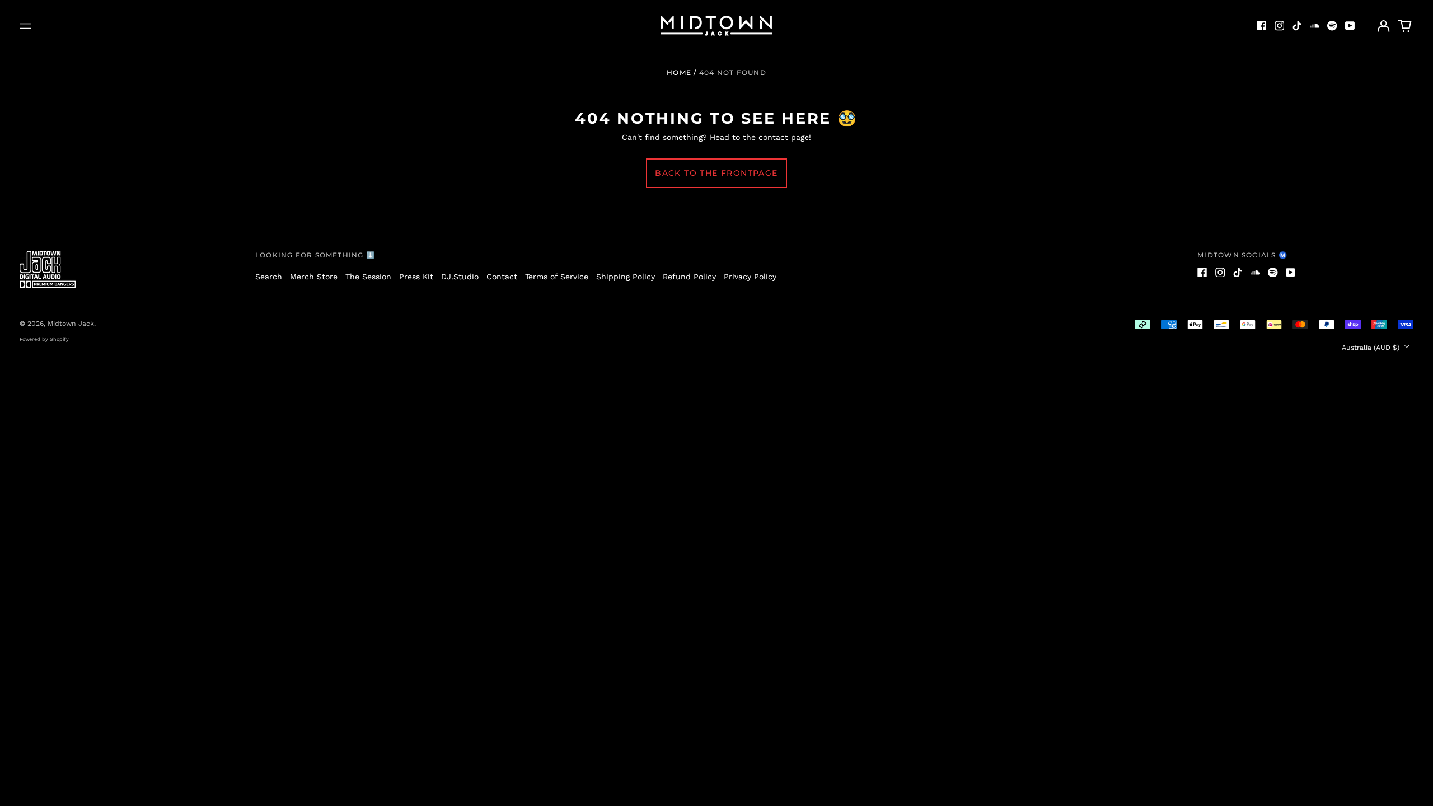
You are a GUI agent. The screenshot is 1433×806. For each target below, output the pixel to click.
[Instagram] (1280, 26)
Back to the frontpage (716, 173)
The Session (368, 276)
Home (679, 72)
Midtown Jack (71, 323)
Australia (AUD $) (1372, 348)
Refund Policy (689, 276)
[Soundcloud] (1315, 26)
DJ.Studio (460, 276)
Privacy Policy (750, 276)
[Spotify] (1332, 26)
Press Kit (416, 276)
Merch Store (314, 276)
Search (268, 276)
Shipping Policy (625, 276)
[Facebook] (1262, 26)
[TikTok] (1297, 26)
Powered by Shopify (44, 339)
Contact (501, 276)
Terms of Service (556, 276)
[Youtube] (1350, 26)
